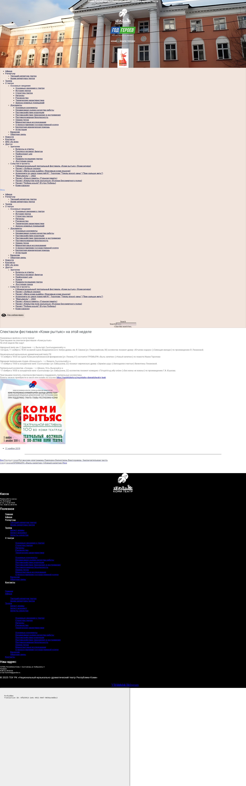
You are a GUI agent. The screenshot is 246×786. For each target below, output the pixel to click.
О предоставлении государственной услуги (37, 124)
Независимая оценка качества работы (35, 110)
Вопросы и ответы (25, 149)
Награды (20, 95)
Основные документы (27, 107)
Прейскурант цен (24, 154)
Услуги (19, 156)
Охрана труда (22, 120)
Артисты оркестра (19, 535)
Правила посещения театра (29, 159)
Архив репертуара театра (22, 78)
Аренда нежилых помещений (30, 103)
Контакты (10, 139)
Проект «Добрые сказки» (28, 168)
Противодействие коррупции (30, 112)
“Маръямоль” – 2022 (26, 176)
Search (112, 324)
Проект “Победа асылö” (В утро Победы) (36, 183)
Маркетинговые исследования (31, 122)
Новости (9, 137)
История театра (23, 90)
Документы (16, 105)
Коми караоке (22, 185)
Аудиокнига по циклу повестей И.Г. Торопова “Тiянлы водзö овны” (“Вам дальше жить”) (59, 173)
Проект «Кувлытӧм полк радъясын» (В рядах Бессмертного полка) (49, 180)
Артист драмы (17, 530)
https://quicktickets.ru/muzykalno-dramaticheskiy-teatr (81, 377)
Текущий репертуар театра (23, 76)
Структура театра (24, 93)
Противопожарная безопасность (32, 117)
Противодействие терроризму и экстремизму (38, 115)
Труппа (8, 81)
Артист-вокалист (18, 533)
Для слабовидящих (15, 315)
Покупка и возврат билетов (29, 151)
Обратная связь (18, 134)
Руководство (22, 98)
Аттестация (21, 129)
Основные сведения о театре (30, 88)
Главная (9, 514)
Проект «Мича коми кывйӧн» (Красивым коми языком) (43, 171)
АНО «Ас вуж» (12, 141)
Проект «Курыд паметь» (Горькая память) (36, 178)
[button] (123, 190)
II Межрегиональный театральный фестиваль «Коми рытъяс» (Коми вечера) (53, 166)
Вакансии (15, 132)
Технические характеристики (30, 100)
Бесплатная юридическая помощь (33, 127)
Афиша (8, 71)
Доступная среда (24, 161)
